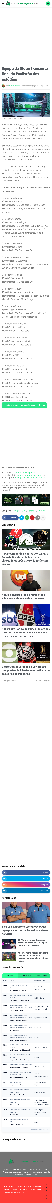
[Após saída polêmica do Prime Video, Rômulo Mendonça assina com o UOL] (26, 580)
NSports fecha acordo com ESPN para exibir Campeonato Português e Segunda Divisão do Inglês (33, 957)
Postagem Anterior (10, 681)
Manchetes (32, 511)
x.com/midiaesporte (24, 472)
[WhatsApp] (27, 517)
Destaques (16, 511)
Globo (24, 511)
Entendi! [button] (46, 1190)
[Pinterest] (32, 517)
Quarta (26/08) (10, 976)
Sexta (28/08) (42, 976)
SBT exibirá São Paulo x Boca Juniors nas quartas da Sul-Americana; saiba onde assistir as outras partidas (26, 633)
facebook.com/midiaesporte (29, 475)
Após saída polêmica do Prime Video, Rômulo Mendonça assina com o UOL (23, 596)
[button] (3, 3)
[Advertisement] (26, 37)
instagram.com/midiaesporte (30, 477)
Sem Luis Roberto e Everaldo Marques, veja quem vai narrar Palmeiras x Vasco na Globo (25, 930)
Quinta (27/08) (26, 976)
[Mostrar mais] (43, 517)
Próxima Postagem (42, 681)
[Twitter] (21, 517)
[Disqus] (26, 712)
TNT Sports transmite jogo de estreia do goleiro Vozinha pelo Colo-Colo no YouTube (32, 943)
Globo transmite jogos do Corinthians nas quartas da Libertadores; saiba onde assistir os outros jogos (26, 670)
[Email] (37, 517)
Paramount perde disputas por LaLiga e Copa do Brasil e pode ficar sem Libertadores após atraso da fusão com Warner (25, 559)
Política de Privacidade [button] (14, 1193)
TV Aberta (41, 511)
